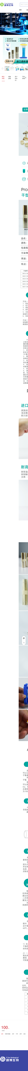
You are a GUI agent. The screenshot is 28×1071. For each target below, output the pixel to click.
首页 (20, 9)
